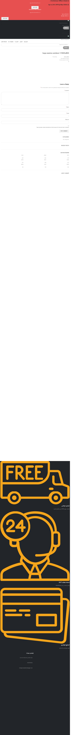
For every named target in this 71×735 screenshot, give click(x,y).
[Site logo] (63, 20)
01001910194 (29, 662)
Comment (66, 90)
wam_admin (66, 57)
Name (67, 107)
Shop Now (35, 7)
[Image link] (52, 704)
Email (67, 113)
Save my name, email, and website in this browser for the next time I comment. (52, 127)
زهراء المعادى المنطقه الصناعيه (26, 657)
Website (67, 119)
